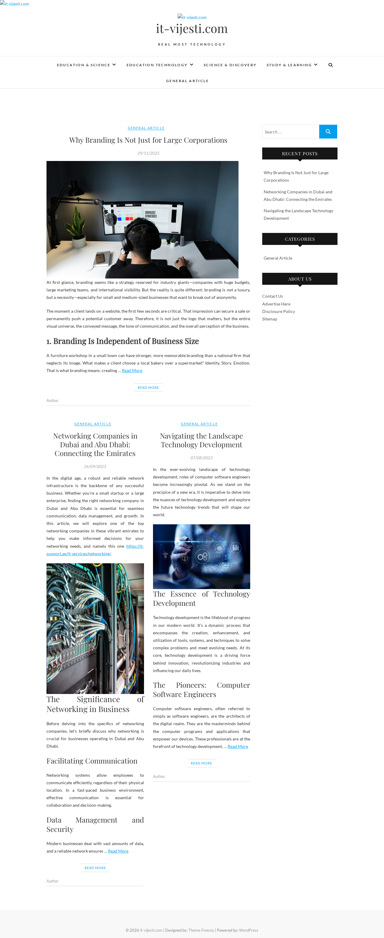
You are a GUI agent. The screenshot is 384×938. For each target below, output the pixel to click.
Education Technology (157, 65)
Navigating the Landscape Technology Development (201, 440)
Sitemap (269, 318)
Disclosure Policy (278, 311)
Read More (132, 370)
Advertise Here (276, 303)
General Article (187, 81)
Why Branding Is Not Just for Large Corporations (148, 139)
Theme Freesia (201, 930)
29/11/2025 (148, 153)
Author (52, 400)
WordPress (248, 930)
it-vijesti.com (192, 28)
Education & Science (84, 65)
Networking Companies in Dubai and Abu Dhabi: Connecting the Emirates (95, 444)
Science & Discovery (230, 65)
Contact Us (272, 296)
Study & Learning (289, 65)
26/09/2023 (95, 466)
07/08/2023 (201, 457)
